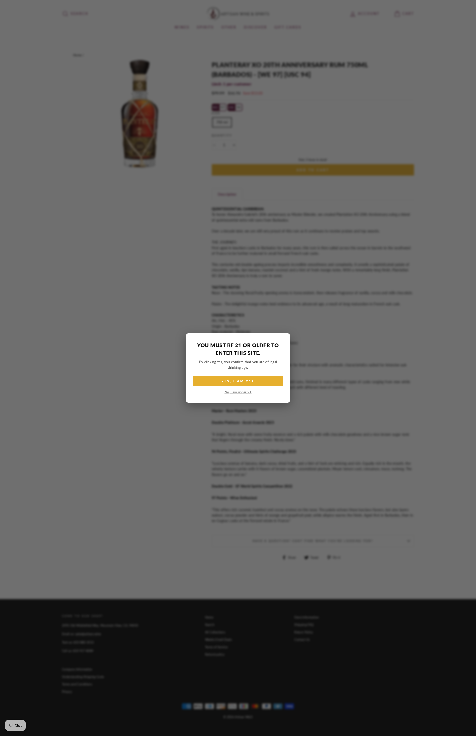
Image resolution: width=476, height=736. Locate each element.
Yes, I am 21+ (238, 381)
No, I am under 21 (238, 392)
